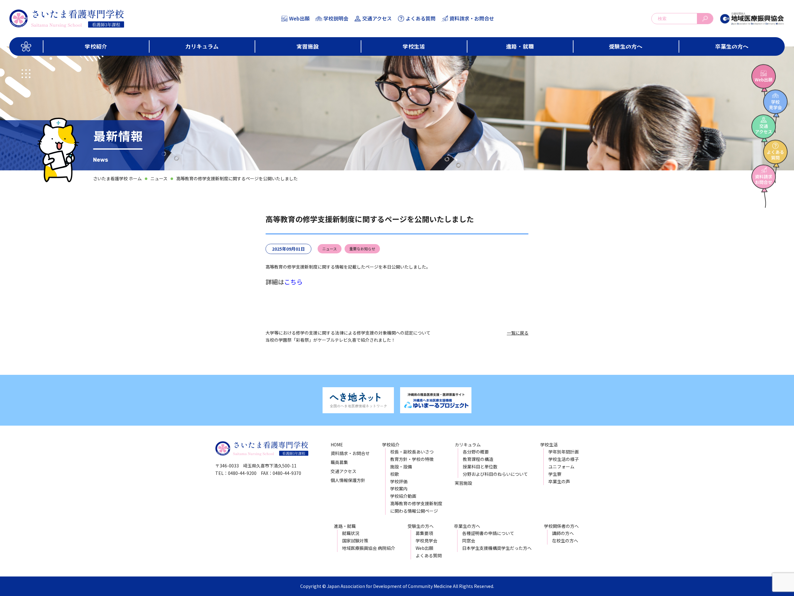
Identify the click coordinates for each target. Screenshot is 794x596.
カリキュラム (202, 46)
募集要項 (424, 533)
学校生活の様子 (563, 459)
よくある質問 (420, 18)
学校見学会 (426, 540)
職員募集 (339, 462)
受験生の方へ (625, 46)
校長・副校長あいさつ (412, 452)
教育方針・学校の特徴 (412, 459)
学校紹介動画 (403, 496)
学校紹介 (96, 46)
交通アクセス (377, 18)
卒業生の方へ (731, 46)
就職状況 (350, 533)
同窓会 (468, 540)
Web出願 (299, 18)
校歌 (394, 474)
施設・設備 (401, 466)
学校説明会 (335, 18)
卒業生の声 (559, 481)
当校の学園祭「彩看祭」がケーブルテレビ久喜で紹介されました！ (330, 340)
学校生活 (414, 46)
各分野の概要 (476, 452)
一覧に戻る (518, 333)
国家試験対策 (355, 540)
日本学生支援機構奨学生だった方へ (497, 548)
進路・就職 (520, 46)
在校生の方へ (565, 540)
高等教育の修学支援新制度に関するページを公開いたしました (237, 178)
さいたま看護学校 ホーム (117, 178)
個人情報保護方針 (348, 480)
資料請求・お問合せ (471, 18)
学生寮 (554, 474)
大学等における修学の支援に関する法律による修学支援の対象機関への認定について (347, 333)
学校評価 (399, 481)
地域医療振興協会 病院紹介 (368, 548)
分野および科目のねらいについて (495, 474)
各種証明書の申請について (488, 533)
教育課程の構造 (478, 459)
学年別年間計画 (563, 452)
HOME (337, 444)
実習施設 (308, 46)
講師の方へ (563, 533)
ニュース (158, 178)
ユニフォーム (561, 466)
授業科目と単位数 (480, 466)
